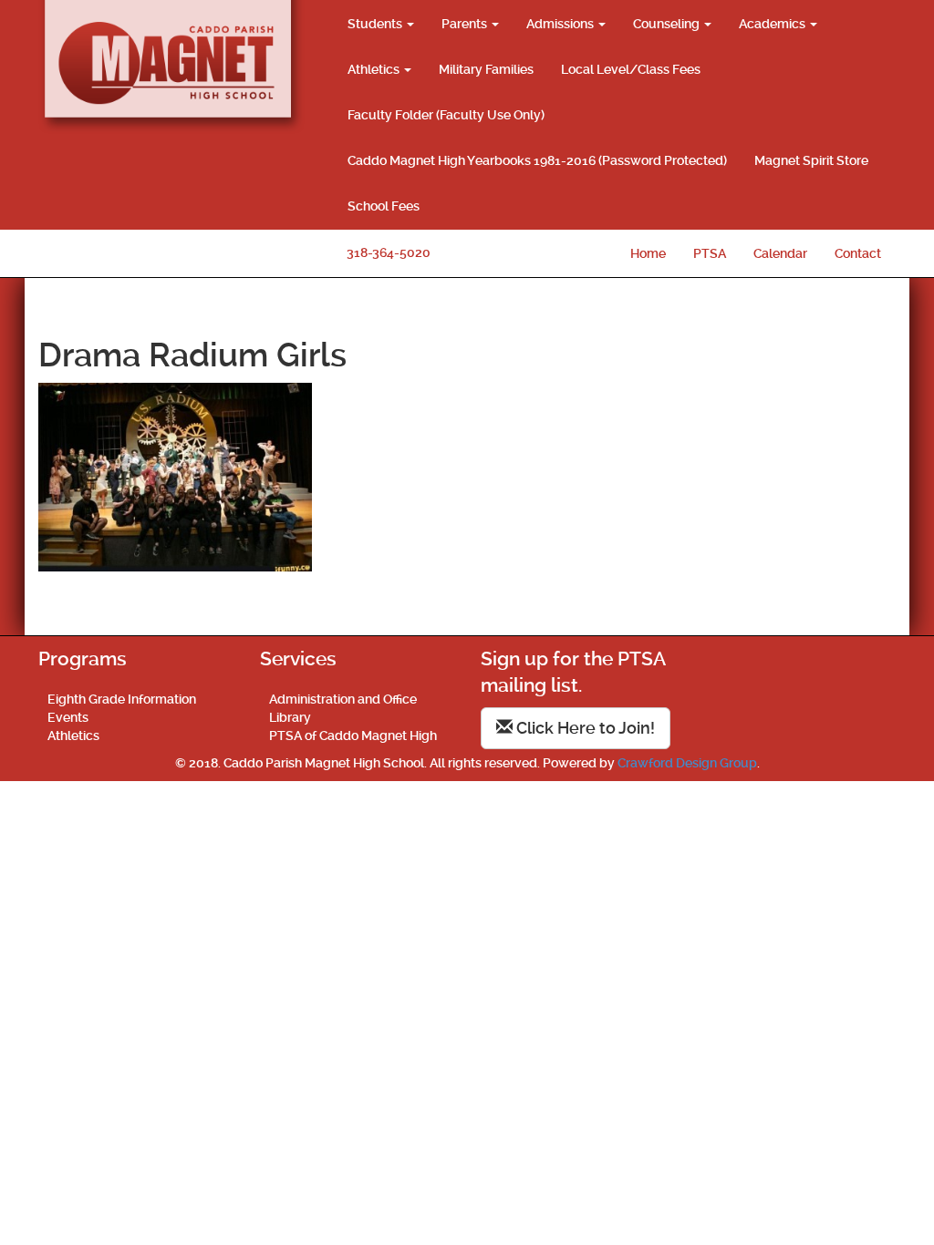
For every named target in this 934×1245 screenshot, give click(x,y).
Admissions (561, 23)
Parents (465, 23)
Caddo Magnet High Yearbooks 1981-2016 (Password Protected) (537, 160)
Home (648, 253)
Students (376, 23)
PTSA (709, 253)
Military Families (486, 69)
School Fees (384, 206)
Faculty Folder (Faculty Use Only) (446, 115)
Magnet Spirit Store (811, 160)
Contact (858, 253)
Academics (773, 23)
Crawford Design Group (687, 763)
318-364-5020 (389, 252)
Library (290, 717)
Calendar (780, 253)
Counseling (667, 23)
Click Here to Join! (584, 727)
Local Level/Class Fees (630, 69)
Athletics (375, 69)
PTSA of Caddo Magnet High (353, 735)
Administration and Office (343, 699)
